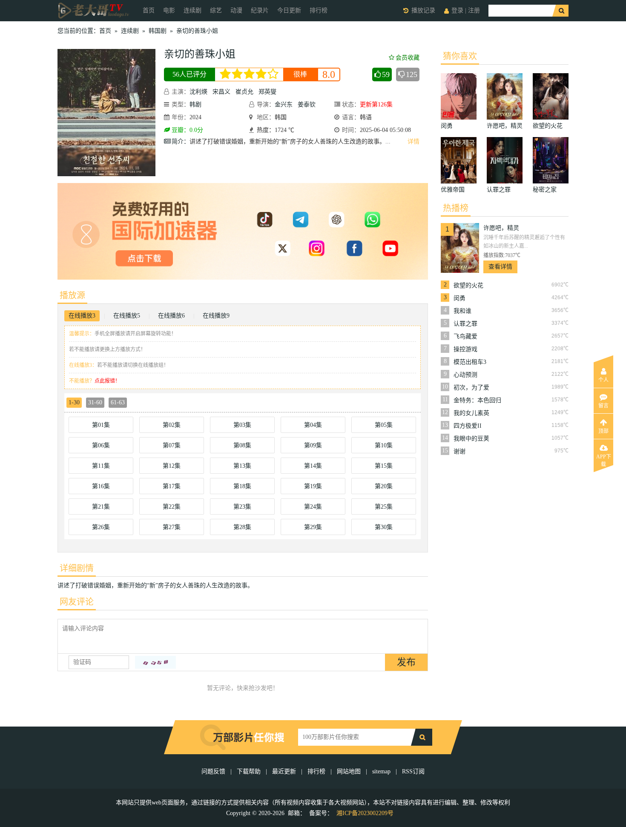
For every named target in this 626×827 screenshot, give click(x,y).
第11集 (101, 466)
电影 (169, 10)
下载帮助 (249, 771)
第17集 (172, 486)
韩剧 (195, 104)
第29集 (313, 527)
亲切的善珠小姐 (197, 31)
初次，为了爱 (471, 387)
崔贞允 (244, 92)
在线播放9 (216, 315)
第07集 (172, 445)
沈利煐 (198, 92)
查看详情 (500, 266)
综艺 (216, 10)
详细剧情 (77, 568)
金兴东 (284, 104)
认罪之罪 (465, 323)
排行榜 (318, 10)
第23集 (242, 507)
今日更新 (289, 10)
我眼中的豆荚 (471, 438)
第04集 (313, 425)
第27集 (172, 527)
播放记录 (423, 10)
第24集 (313, 507)
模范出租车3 (470, 362)
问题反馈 (214, 771)
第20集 (384, 486)
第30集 (384, 527)
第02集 (172, 425)
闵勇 (459, 298)
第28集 (242, 527)
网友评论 (77, 602)
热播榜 (455, 208)
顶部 (603, 431)
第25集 (384, 507)
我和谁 (462, 311)
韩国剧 (158, 31)
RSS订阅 (413, 771)
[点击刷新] (155, 662)
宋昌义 (221, 92)
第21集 (101, 507)
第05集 (384, 425)
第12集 (172, 466)
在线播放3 (82, 315)
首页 (149, 10)
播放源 (72, 295)
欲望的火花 (468, 285)
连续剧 (192, 10)
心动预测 (465, 375)
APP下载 (603, 459)
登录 (457, 10)
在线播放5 (126, 315)
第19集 (313, 486)
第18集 (242, 486)
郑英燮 (267, 92)
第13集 (242, 466)
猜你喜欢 (460, 56)
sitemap (381, 771)
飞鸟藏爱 (465, 336)
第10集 (384, 445)
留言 (603, 406)
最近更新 (284, 771)
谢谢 (459, 451)
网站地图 (349, 771)
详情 (413, 141)
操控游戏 (465, 349)
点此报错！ (107, 381)
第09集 (313, 445)
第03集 (242, 425)
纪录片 (260, 10)
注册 (474, 10)
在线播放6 (171, 315)
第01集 (101, 425)
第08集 (242, 445)
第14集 (313, 466)
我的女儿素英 (471, 413)
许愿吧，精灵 (501, 228)
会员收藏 (407, 57)
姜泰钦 (307, 104)
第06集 (101, 445)
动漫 (236, 10)
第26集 (101, 527)
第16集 (101, 486)
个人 (603, 380)
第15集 (384, 466)
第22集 (172, 507)
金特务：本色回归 (477, 400)
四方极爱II (468, 426)
